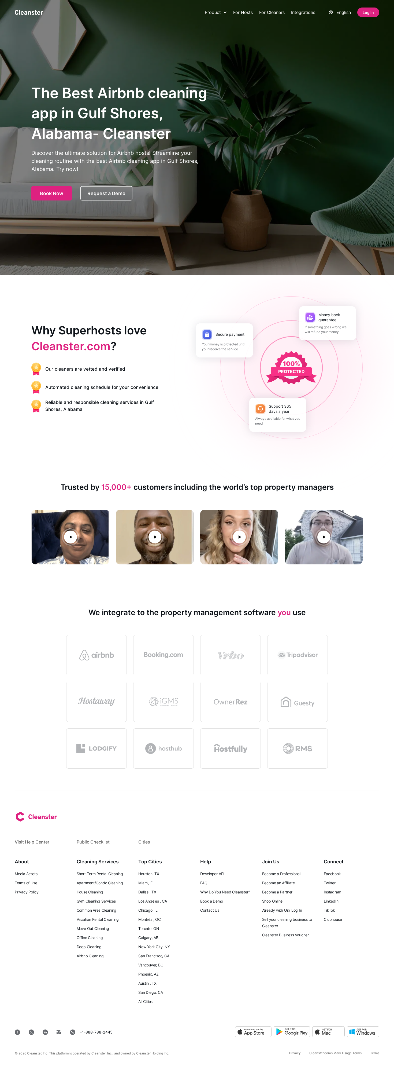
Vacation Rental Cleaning (98, 919)
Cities (144, 842)
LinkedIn (331, 901)
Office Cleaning (90, 937)
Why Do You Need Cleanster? (225, 892)
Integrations (303, 12)
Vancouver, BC (150, 965)
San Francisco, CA (153, 956)
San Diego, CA (150, 992)
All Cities (145, 1001)
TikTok (329, 910)
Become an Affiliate (278, 883)
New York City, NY (154, 946)
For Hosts (243, 12)
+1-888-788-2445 (96, 1032)
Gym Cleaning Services (96, 901)
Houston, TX (148, 873)
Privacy (295, 1053)
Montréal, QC (149, 919)
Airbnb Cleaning (90, 956)
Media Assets (26, 873)
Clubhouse (333, 919)
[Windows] (363, 1032)
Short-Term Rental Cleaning (100, 873)
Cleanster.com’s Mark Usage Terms (335, 1053)
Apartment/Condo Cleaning (100, 883)
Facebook (332, 873)
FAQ (203, 883)
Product (213, 12)
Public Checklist (93, 842)
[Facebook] (17, 1032)
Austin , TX (147, 983)
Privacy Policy (27, 892)
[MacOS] (328, 1032)
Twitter (329, 883)
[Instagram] (59, 1032)
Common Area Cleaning (97, 910)
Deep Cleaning (89, 946)
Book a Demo (211, 901)
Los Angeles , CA (152, 901)
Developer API (212, 873)
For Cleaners (272, 12)
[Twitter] (31, 1032)
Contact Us (209, 910)
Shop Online (272, 901)
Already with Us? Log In (282, 910)
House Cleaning (90, 892)
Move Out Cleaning (93, 928)
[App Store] (253, 1032)
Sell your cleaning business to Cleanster (287, 922)
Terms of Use (26, 883)
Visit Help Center (32, 842)
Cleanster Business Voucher (285, 935)
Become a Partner (277, 892)
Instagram (332, 892)
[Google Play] (292, 1032)
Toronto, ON (148, 928)
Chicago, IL (148, 910)
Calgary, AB (148, 937)
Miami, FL (146, 883)
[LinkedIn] (45, 1032)
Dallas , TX (147, 892)
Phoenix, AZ (148, 974)
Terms (374, 1053)
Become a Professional (281, 873)
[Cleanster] (29, 12)
